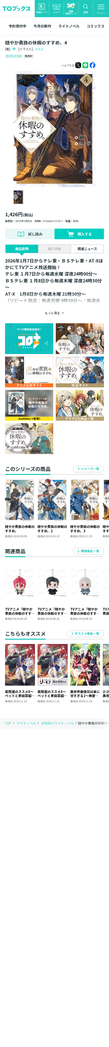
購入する (85, 233)
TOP (8, 723)
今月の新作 (42, 26)
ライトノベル (69, 26)
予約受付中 (17, 26)
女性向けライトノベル (58, 723)
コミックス (95, 26)
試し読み (35, 233)
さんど (39, 49)
